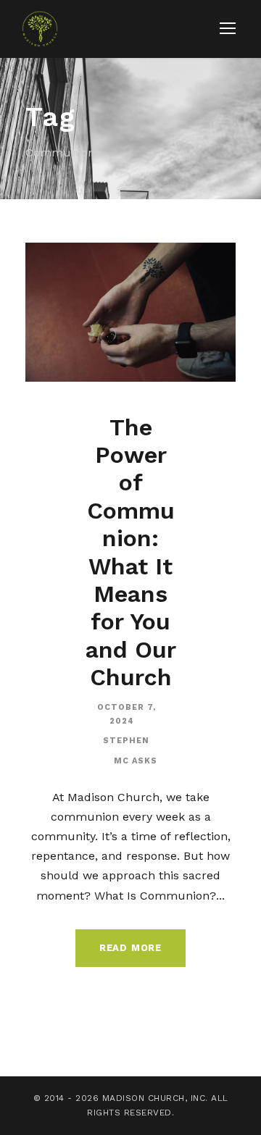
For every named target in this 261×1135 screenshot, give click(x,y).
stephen (126, 740)
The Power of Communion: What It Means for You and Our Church (131, 553)
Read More (130, 947)
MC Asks (135, 761)
